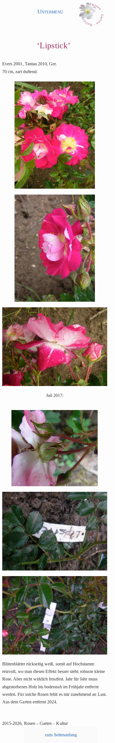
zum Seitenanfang (61, 734)
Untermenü (50, 11)
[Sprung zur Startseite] (91, 16)
